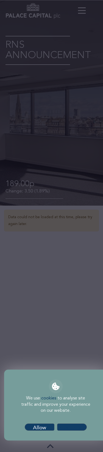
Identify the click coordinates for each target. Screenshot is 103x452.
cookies (48, 398)
